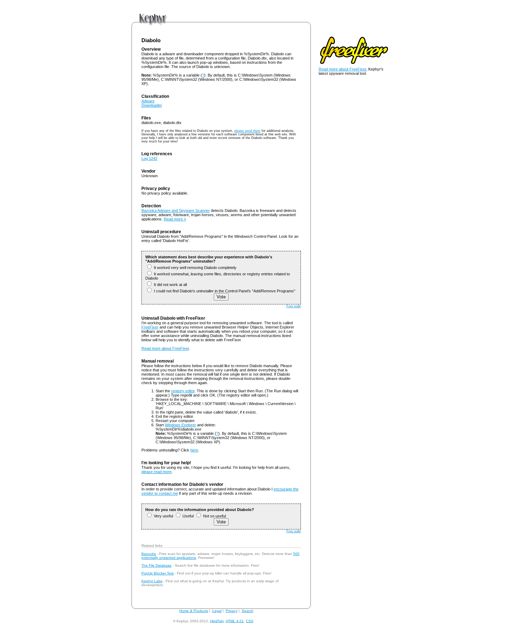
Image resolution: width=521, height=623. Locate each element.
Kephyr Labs (151, 581)
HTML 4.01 (235, 621)
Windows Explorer (180, 425)
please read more (156, 472)
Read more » (175, 219)
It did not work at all (170, 284)
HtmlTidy (217, 621)
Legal (217, 611)
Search (247, 611)
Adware (148, 101)
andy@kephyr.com (269, 621)
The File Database (156, 565)
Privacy (231, 611)
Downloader (151, 105)
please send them (247, 131)
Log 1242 (149, 158)
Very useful (163, 516)
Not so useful (214, 516)
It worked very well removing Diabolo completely (194, 267)
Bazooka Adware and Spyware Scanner (175, 210)
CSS (249, 621)
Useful (187, 516)
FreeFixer (149, 327)
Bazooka (148, 554)
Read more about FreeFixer (165, 348)
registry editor (183, 391)
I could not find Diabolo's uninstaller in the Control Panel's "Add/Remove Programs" (224, 291)
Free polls (293, 306)
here (194, 450)
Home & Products (193, 611)
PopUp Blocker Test (157, 573)
